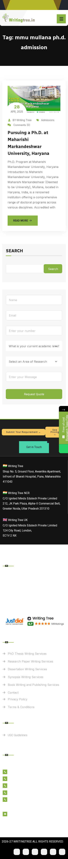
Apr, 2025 (17, 108)
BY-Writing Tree (22, 120)
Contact (13, 692)
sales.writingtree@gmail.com (28, 814)
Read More (20, 220)
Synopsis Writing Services (25, 677)
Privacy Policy (17, 699)
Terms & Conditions (21, 707)
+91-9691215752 (20, 786)
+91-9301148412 (20, 800)
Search (14, 251)
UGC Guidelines (17, 735)
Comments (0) (21, 124)
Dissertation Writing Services (27, 669)
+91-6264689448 (21, 772)
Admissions (47, 120)
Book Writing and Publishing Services (33, 685)
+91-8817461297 (20, 779)
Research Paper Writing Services (30, 661)
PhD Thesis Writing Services (27, 653)
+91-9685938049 (21, 793)
